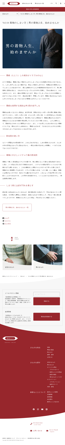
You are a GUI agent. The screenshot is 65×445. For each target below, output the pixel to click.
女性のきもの (51, 362)
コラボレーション (55, 382)
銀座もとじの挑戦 (52, 392)
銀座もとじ (13, 3)
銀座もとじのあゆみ (53, 401)
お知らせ (50, 357)
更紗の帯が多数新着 (32, 9)
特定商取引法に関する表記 (34, 438)
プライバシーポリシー (21, 438)
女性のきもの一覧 (27, 3)
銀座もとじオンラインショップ (10, 276)
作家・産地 (50, 386)
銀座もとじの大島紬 (56, 372)
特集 (48, 347)
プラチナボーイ (54, 369)
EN (52, 3)
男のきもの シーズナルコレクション (54, 378)
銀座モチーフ (54, 384)
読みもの (23, 276)
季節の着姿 (50, 350)
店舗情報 (49, 394)
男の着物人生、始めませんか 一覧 (17, 207)
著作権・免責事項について (9, 438)
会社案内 (49, 399)
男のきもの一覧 (39, 3)
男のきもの (50, 365)
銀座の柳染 (53, 374)
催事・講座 (50, 354)
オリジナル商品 (51, 367)
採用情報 (49, 397)
